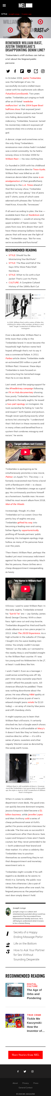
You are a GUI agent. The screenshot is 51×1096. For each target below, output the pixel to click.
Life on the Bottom (25, 943)
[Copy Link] (36, 71)
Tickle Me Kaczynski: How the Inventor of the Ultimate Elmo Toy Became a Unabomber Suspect (35, 1025)
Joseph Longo (14, 14)
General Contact (25, 1088)
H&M (31, 694)
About (15, 1083)
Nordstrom (34, 215)
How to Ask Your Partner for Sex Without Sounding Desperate (29, 954)
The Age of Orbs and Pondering (34, 994)
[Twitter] (8, 71)
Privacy (25, 1083)
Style (4, 14)
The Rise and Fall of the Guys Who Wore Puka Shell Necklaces (24, 267)
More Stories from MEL (25, 1055)
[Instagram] (43, 71)
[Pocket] (29, 71)
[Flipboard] (22, 71)
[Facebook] (15, 71)
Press (35, 1083)
